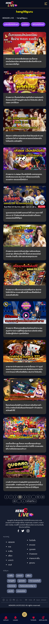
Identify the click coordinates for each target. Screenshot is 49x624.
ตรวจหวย (11, 586)
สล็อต (10, 555)
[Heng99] (19, 4)
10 (38, 497)
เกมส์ (10, 564)
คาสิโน (10, 551)
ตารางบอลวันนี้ (34, 581)
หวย (9, 546)
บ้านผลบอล (33, 554)
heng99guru (22, 17)
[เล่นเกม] (24, 614)
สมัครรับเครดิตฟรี (11, 24)
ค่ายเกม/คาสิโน (34, 558)
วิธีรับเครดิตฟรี (38, 24)
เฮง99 (10, 591)
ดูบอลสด (25, 24)
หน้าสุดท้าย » (31, 501)
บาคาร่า (10, 560)
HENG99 (11, 542)
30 (14, 501)
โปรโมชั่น (32, 540)
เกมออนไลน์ (21, 591)
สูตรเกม (32, 563)
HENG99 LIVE (8, 17)
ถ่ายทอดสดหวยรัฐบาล (27, 586)
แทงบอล (32, 545)
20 (43, 497)
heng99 (11, 581)
